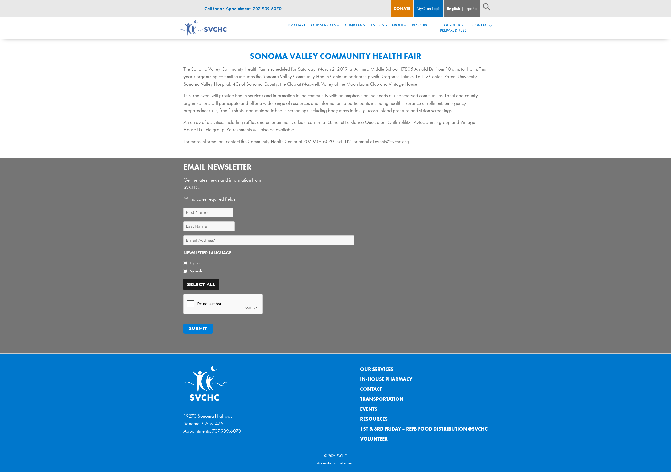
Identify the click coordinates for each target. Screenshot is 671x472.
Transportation (381, 399)
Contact (480, 25)
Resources (422, 25)
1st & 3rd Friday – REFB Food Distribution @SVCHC (424, 429)
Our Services (323, 25)
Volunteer (374, 439)
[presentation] (223, 304)
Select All (201, 284)
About (397, 25)
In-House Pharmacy (386, 379)
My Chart (296, 25)
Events (377, 25)
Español (470, 8)
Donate (402, 8)
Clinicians (355, 25)
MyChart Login (428, 8)
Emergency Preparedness (453, 28)
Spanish (196, 271)
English (453, 8)
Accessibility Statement (335, 462)
